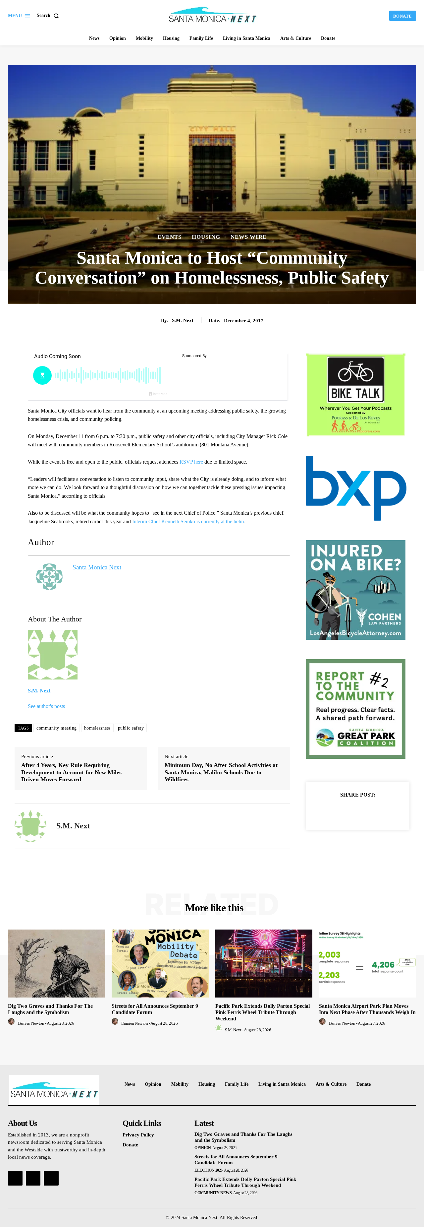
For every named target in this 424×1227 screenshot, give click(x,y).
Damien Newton (31, 1023)
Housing (206, 237)
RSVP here (191, 462)
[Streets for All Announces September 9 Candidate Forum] (160, 964)
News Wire (249, 237)
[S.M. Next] (30, 826)
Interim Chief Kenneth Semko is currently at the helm (187, 521)
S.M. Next (182, 320)
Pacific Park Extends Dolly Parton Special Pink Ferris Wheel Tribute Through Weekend (262, 1012)
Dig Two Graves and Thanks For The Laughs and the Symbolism (50, 1009)
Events (170, 237)
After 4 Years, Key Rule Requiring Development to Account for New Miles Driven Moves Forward (71, 772)
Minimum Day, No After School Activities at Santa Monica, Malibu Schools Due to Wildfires (221, 772)
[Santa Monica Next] (213, 15)
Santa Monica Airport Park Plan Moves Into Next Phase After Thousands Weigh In (367, 1009)
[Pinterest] (365, 811)
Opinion (202, 1147)
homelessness (97, 728)
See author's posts (46, 706)
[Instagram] (33, 1178)
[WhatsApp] (380, 811)
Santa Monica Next (97, 567)
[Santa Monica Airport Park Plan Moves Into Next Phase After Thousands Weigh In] (367, 964)
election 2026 (208, 1170)
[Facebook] (335, 811)
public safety (131, 728)
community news (213, 1193)
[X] (350, 811)
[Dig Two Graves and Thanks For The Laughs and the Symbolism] (56, 964)
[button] (49, 16)
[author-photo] (12, 1023)
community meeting (56, 728)
